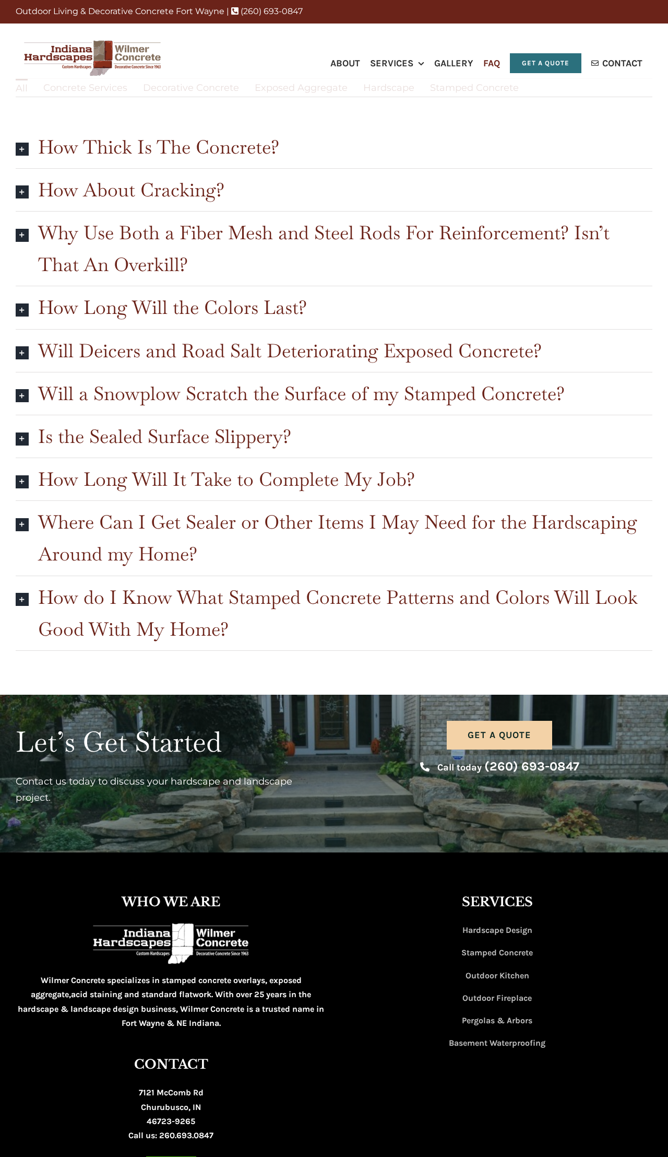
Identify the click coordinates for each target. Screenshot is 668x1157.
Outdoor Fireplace (497, 998)
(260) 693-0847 (270, 11)
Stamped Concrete (497, 952)
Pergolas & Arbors (497, 1020)
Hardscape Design (497, 930)
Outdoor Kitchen (497, 975)
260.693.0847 (186, 1135)
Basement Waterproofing (497, 1043)
